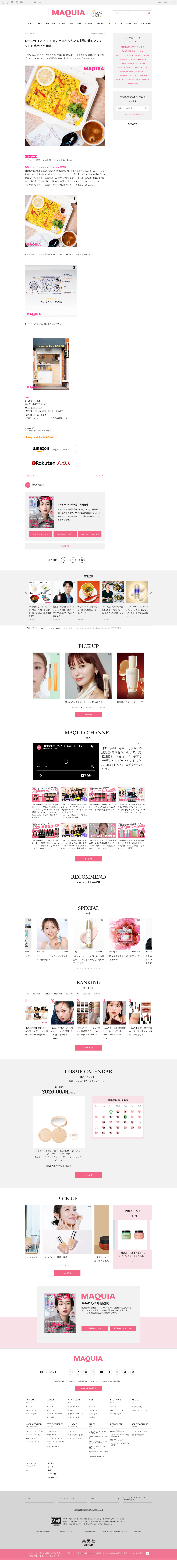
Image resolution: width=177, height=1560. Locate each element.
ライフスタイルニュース (54, 628)
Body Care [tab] (58, 994)
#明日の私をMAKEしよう (133, 47)
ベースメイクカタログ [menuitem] (54, 1414)
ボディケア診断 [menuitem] (115, 1414)
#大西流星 (132, 59)
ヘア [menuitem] (53, 23)
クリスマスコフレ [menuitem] (74, 1407)
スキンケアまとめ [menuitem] (32, 1410)
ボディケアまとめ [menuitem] (116, 1410)
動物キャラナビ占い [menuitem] (117, 1440)
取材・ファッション (66, 1498)
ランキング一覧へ (88, 1048)
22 (110, 1127)
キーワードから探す (132, 114)
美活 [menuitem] (71, 23)
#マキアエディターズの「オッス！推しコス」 (133, 68)
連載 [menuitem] (135, 23)
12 (140, 1117)
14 (103, 1122)
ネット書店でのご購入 (90, 534)
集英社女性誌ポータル (166, 2)
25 (132, 1127)
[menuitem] (35, 1401)
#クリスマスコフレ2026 (124, 55)
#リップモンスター (133, 80)
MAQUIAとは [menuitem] (53, 1477)
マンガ (27, 1498)
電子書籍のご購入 (65, 534)
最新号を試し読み (40, 534)
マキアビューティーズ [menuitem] (84, 23)
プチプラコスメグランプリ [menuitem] (56, 1438)
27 (96, 1133)
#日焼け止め (123, 76)
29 (110, 1133)
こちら (109, 1524)
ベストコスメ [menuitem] (111, 23)
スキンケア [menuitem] (30, 23)
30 (118, 1133)
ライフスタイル (30, 33)
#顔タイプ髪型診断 (126, 72)
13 (96, 1122)
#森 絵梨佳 (123, 59)
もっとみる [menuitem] (147, 23)
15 (111, 1122)
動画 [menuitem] (49, 1470)
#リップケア (133, 76)
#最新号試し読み (133, 84)
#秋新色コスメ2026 (142, 55)
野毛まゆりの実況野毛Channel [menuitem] (97, 1447)
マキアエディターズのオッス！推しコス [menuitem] (98, 1432)
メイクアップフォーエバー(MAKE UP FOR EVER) (58, 1151)
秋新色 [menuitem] (70, 1410)
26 (139, 1127)
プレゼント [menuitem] (100, 23)
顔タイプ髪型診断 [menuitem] (138, 1435)
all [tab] (28, 994)
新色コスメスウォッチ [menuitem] (76, 1414)
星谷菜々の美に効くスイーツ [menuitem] (98, 1452)
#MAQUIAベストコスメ (133, 51)
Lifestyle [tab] (86, 994)
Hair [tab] (77, 994)
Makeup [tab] (47, 994)
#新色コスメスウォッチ (136, 63)
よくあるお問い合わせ (87, 1531)
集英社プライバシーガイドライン (115, 1531)
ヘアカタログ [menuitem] (93, 1410)
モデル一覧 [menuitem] (52, 1474)
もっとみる (88, 714)
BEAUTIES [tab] (97, 994)
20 (96, 1127)
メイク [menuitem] (40, 23)
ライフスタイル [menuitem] (125, 23)
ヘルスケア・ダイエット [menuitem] (140, 1410)
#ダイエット (120, 80)
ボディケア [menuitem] (63, 23)
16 (118, 1122)
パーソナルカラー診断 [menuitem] (139, 1431)
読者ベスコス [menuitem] (51, 1435)
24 (125, 1127)
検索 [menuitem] (27, 1470)
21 (104, 1127)
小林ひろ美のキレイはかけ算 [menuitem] (98, 1437)
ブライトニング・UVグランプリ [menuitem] (56, 1442)
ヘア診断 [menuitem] (92, 1417)
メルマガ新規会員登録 (88, 1388)
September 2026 (118, 1100)
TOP (28, 628)
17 (125, 1122)
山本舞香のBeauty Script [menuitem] (97, 1456)
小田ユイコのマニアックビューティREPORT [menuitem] (98, 1442)
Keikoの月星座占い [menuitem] (117, 1431)
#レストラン (65, 546)
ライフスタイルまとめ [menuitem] (76, 1435)
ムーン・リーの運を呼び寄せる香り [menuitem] (119, 1444)
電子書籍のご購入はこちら (123, 1328)
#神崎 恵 (123, 63)
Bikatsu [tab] (69, 994)
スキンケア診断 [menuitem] (31, 1414)
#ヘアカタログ (140, 72)
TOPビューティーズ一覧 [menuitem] (34, 1431)
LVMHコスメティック (60, 1153)
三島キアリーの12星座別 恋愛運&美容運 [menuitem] (120, 1435)
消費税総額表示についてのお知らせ (88, 1510)
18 (132, 1122)
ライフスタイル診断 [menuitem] (75, 1438)
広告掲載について (66, 1531)
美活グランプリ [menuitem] (137, 1407)
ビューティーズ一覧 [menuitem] (33, 1435)
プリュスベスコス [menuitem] (53, 1447)
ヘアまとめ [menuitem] (93, 1414)
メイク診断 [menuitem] (51, 1417)
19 (140, 1122)
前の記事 (30, 476)
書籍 (92, 1498)
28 (103, 1133)
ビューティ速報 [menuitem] (73, 1417)
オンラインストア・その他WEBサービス (134, 1498)
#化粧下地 (143, 76)
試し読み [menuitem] (51, 1463)
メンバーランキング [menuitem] (33, 1442)
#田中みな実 (141, 59)
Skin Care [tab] (36, 994)
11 (132, 1117)
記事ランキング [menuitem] (31, 1438)
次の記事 (99, 475)
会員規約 (137, 1531)
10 (125, 1117)
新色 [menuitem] (47, 23)
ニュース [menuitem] (29, 1407)
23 (118, 1127)
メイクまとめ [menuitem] (51, 1410)
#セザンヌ (145, 80)
